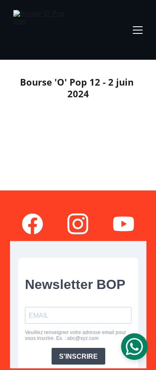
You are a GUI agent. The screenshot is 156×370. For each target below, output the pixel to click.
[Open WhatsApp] (134, 346)
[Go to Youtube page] (123, 223)
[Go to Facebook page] (32, 223)
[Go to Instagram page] (77, 223)
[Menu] (138, 30)
